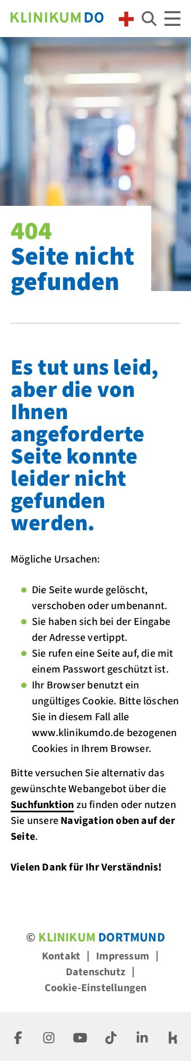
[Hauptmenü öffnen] (172, 18)
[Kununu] (173, 1036)
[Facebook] (18, 1036)
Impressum (122, 956)
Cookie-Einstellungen (96, 988)
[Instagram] (49, 1036)
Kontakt (61, 956)
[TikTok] (111, 1036)
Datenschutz (95, 972)
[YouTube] (80, 1036)
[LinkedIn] (142, 1036)
